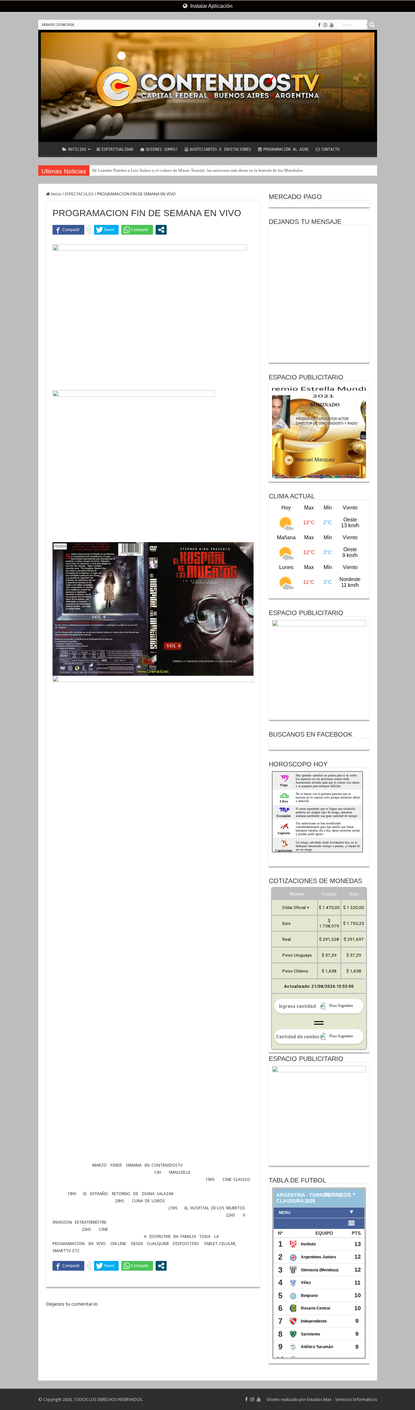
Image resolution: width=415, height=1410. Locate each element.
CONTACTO (330, 149)
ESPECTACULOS (79, 194)
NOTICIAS (77, 149)
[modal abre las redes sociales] (161, 230)
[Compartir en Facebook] (68, 230)
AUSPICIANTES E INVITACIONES (220, 149)
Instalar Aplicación (210, 6)
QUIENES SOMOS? (162, 149)
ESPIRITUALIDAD (117, 149)
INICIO (50, 149)
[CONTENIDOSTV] (207, 86)
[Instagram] (325, 25)
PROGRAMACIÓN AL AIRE (286, 149)
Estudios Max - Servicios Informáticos (342, 1399)
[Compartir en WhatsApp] (137, 230)
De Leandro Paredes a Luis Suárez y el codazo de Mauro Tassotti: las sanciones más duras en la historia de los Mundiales (197, 170)
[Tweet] (106, 230)
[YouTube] (331, 25)
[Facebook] (319, 25)
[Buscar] (372, 24)
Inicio (55, 194)
